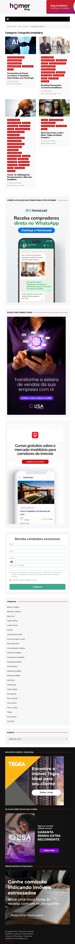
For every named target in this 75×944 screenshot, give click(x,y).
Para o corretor (24, 165)
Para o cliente (12, 165)
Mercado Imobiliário (14, 66)
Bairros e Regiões (47, 57)
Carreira (44, 63)
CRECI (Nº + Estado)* (16, 565)
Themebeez (9, 941)
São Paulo (45, 81)
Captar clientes (61, 60)
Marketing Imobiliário (14, 63)
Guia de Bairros (12, 150)
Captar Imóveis (24, 126)
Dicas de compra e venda (16, 57)
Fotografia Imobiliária (14, 60)
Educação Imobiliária (14, 141)
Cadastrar (37, 587)
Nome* (11, 544)
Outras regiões (46, 75)
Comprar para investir (22, 129)
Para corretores (27, 66)
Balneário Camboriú (48, 60)
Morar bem (26, 156)
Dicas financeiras (13, 135)
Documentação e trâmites (16, 138)
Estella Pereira (13, 81)
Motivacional (60, 72)
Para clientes (12, 162)
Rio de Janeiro (53, 78)
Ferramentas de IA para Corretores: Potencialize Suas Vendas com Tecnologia (20, 75)
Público (10, 69)
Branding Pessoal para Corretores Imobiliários (51, 86)
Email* (11, 551)
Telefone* (12, 558)
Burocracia (26, 123)
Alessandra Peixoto (15, 183)
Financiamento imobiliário (16, 144)
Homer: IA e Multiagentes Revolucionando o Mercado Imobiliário (19, 177)
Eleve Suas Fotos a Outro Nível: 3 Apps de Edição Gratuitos (52, 135)
